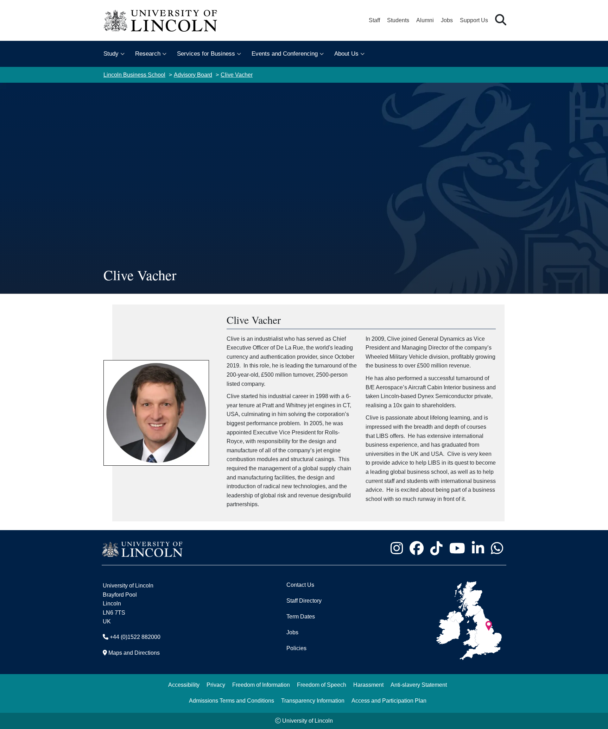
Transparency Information (312, 701)
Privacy (216, 685)
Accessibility (184, 685)
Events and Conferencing (285, 53)
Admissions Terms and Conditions (231, 701)
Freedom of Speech (321, 685)
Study (111, 53)
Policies (296, 648)
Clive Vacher (237, 75)
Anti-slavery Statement (419, 685)
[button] (501, 20)
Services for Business (206, 53)
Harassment (368, 685)
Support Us (474, 20)
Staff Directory (304, 601)
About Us (346, 53)
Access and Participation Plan (389, 701)
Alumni (425, 20)
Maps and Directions (134, 653)
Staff (374, 20)
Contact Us (300, 585)
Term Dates (300, 617)
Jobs (447, 20)
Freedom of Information (261, 685)
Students (398, 20)
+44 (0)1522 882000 (135, 637)
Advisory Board (193, 75)
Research (147, 53)
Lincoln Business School (134, 75)
